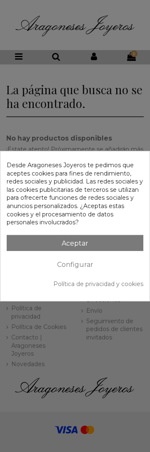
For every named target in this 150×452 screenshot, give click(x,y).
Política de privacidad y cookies (98, 284)
